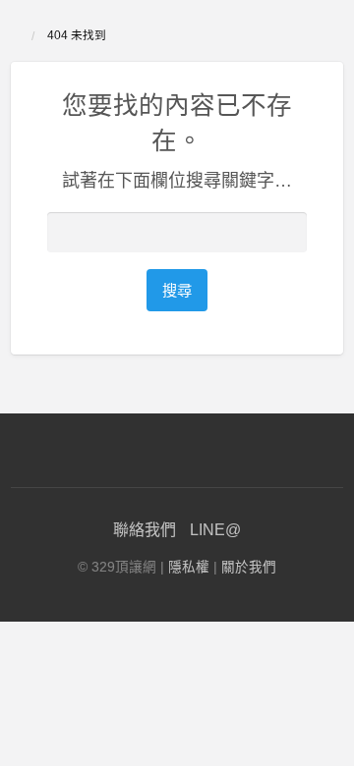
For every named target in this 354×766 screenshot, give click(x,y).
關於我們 (248, 567)
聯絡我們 (144, 529)
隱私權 (188, 567)
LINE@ (215, 529)
